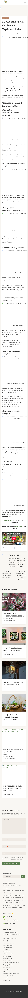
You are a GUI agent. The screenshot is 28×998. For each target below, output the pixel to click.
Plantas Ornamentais (9, 962)
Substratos (6, 967)
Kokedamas (6, 951)
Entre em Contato (9, 520)
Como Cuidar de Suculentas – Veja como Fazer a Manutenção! (21, 575)
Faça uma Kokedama (11, 920)
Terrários (5, 971)
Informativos (7, 945)
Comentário (7, 819)
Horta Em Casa (7, 943)
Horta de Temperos (11, 917)
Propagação (7, 965)
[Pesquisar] (23, 876)
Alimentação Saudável (10, 932)
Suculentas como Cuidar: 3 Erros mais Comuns (7, 574)
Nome (5, 840)
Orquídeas (6, 956)
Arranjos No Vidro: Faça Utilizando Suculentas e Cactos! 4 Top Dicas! (11, 717)
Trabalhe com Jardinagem (11, 973)
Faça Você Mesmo (8, 938)
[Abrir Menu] (25, 2)
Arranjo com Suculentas (10, 934)
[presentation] (14, 602)
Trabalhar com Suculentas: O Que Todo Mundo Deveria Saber (13, 752)
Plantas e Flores (8, 960)
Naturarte (7, 687)
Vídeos (5, 980)
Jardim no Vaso (10, 923)
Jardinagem (7, 947)
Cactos (5, 936)
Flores (5, 941)
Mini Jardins (7, 954)
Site (4, 853)
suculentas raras (20, 547)
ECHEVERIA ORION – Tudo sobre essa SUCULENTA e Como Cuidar (12, 788)
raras (4, 547)
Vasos (5, 978)
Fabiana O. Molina (8, 33)
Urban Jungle (7, 976)
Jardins (5, 949)
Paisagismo (6, 958)
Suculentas (6, 18)
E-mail (5, 846)
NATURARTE (19, 526)
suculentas (11, 547)
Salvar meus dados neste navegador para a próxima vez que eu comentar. (14, 858)
